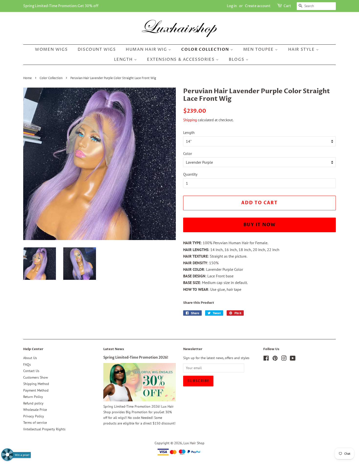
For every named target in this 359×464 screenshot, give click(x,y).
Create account (258, 6)
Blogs (237, 59)
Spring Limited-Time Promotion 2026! (135, 357)
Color (187, 153)
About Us (30, 358)
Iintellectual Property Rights (44, 429)
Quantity (190, 174)
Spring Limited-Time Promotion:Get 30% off (60, 6)
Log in (232, 6)
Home (27, 78)
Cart (287, 6)
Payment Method (36, 390)
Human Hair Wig (147, 49)
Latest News (113, 349)
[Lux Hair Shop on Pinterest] (275, 359)
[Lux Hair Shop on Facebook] (266, 359)
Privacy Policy (33, 416)
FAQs (27, 364)
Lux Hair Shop (193, 443)
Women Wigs (51, 49)
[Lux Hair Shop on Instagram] (283, 359)
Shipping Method (36, 384)
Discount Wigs (97, 49)
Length (124, 59)
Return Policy (33, 396)
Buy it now (259, 225)
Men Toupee (259, 49)
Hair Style (302, 49)
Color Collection (205, 49)
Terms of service (35, 422)
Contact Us (31, 371)
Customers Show (35, 377)
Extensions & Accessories (181, 59)
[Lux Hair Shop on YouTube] (293, 359)
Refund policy (33, 403)
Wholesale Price (35, 409)
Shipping (190, 120)
